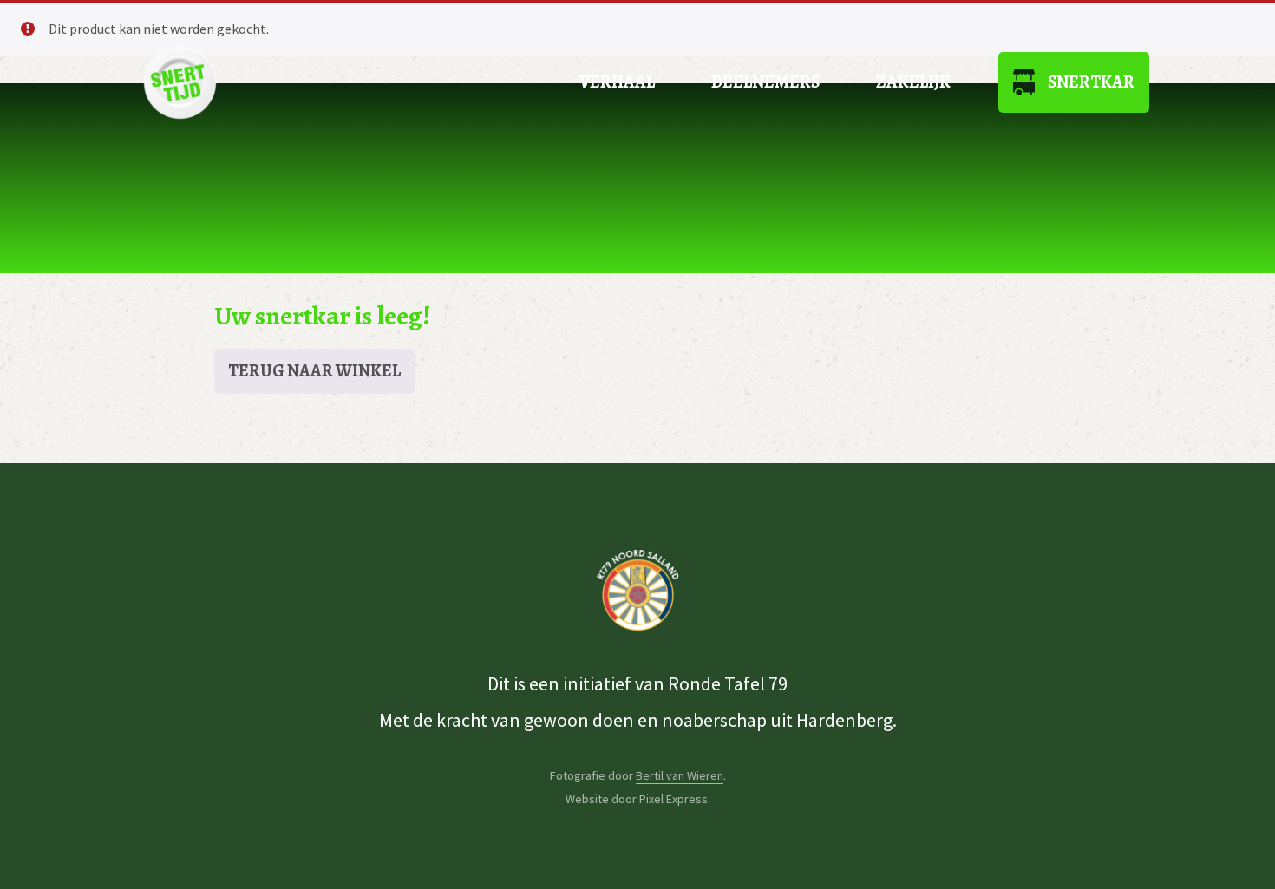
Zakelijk (913, 82)
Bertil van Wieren (679, 775)
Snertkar (1091, 82)
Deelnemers (765, 82)
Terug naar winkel (314, 370)
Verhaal (617, 82)
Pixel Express (673, 799)
